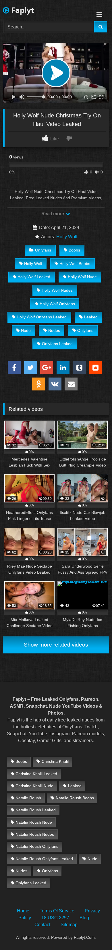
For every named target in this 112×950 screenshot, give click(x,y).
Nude (26, 330)
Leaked (91, 317)
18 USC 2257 (55, 917)
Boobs (74, 250)
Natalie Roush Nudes (35, 834)
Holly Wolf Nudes (57, 290)
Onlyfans (43, 250)
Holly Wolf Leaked (34, 276)
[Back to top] (94, 933)
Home (23, 910)
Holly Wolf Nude (82, 276)
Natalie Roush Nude (34, 822)
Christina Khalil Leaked (36, 773)
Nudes (54, 330)
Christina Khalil (55, 761)
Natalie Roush (28, 798)
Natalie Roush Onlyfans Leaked (44, 858)
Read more (53, 213)
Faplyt (21, 10)
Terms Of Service (57, 910)
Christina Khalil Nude (34, 785)
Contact (42, 924)
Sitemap (69, 924)
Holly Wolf (66, 236)
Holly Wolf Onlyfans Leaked (42, 317)
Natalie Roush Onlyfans (37, 846)
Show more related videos (56, 645)
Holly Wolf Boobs (74, 263)
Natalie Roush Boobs (75, 798)
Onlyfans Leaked (57, 343)
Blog (84, 917)
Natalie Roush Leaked (36, 810)
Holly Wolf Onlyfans (57, 303)
